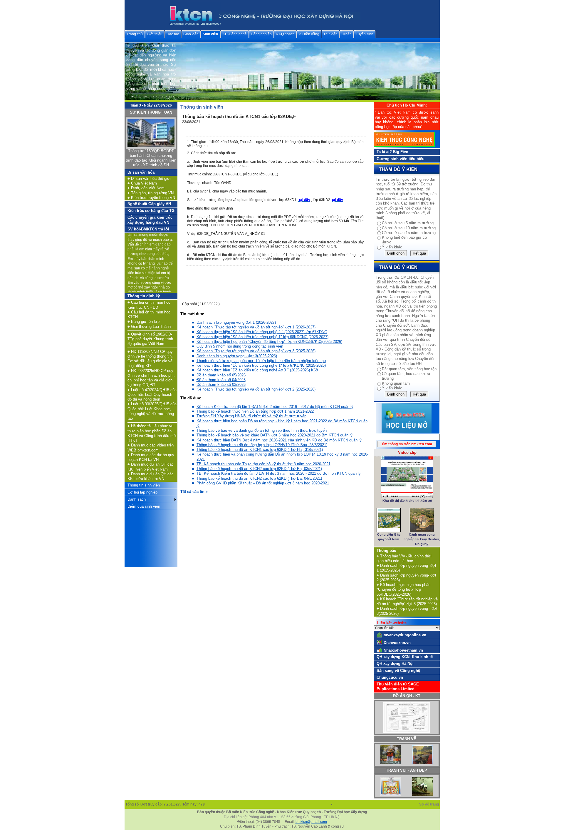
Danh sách (136, 499)
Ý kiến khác (392, 247)
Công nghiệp (261, 34)
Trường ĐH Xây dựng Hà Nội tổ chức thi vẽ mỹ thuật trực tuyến (251, 416)
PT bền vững (309, 34)
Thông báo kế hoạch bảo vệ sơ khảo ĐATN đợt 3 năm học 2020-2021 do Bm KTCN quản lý (274, 435)
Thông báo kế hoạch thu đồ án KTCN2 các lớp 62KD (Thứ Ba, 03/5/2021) (259, 468)
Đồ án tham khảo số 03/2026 (221, 384)
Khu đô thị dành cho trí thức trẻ (407, 500)
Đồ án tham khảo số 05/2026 (221, 375)
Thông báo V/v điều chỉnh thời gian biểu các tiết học (404, 558)
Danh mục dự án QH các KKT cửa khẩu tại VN (150, 476)
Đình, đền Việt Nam (145, 188)
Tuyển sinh (364, 34)
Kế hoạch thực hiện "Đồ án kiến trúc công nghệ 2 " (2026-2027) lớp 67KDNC (262, 332)
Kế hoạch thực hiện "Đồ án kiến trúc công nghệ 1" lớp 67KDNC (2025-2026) (261, 365)
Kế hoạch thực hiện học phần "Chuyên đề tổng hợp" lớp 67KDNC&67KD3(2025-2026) (269, 341)
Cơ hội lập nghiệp (142, 492)
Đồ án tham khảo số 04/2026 (221, 380)
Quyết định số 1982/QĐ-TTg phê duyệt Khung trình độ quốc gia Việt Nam (150, 339)
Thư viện (330, 34)
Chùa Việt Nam (142, 183)
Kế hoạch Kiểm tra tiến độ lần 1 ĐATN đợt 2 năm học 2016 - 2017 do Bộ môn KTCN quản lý (275, 406)
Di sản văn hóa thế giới (149, 178)
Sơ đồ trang (429, 804)
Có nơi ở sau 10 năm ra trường (409, 228)
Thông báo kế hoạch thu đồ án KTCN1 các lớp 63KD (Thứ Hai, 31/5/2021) (260, 449)
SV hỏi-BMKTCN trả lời (148, 229)
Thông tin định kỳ (143, 296)
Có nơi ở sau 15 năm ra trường (409, 232)
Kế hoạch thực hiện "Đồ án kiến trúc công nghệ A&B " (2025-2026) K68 (257, 370)
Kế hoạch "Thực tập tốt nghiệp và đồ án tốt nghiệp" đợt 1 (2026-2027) (256, 327)
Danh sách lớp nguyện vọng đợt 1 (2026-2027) (236, 322)
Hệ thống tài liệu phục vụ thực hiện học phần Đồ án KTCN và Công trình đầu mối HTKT (152, 433)
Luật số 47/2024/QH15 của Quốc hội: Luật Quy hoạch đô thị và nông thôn (152, 395)
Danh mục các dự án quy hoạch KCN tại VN (150, 457)
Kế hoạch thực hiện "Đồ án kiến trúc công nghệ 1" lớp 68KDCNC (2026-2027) (262, 337)
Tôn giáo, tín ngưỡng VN (150, 193)
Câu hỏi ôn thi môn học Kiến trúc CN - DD (148, 304)
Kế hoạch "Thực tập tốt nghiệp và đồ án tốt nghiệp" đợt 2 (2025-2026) (256, 389)
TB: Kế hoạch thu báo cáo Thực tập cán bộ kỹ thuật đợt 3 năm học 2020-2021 (263, 464)
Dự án (347, 34)
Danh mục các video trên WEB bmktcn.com (150, 447)
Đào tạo (173, 34)
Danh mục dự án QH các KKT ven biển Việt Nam (150, 466)
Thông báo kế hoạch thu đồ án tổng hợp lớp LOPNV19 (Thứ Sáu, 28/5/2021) (262, 445)
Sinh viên (210, 34)
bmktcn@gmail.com (311, 822)
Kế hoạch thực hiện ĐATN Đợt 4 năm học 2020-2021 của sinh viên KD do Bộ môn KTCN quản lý (279, 440)
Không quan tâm (396, 383)
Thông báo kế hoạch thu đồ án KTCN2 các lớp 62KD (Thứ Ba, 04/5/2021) (259, 478)
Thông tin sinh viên (143, 485)
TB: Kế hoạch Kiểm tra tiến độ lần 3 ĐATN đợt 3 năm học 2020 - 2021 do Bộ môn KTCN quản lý (279, 473)
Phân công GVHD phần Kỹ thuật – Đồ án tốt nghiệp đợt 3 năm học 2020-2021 (263, 483)
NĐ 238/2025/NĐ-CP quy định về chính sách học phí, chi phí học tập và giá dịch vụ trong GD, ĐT (151, 377)
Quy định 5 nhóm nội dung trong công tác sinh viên (240, 346)
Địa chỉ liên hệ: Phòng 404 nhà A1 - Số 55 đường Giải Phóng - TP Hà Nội (282, 817)
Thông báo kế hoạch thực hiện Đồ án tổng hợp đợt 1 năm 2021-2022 (255, 411)
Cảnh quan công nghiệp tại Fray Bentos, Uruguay (422, 539)
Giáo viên (191, 34)
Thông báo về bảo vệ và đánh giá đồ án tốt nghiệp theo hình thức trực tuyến (262, 430)
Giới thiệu (154, 34)
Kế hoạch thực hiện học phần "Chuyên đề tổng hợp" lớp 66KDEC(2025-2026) (403, 589)
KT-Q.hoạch (285, 34)
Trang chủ (135, 34)
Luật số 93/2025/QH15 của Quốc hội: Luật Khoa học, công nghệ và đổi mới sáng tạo (152, 411)
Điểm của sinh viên (143, 506)
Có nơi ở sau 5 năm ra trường (408, 223)
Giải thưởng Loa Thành (149, 326)
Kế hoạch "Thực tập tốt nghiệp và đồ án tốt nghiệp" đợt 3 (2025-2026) (256, 351)
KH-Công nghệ (235, 34)
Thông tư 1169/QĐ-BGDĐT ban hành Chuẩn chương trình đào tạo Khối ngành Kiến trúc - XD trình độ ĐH (151, 158)
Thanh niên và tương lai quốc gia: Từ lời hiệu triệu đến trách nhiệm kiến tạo (261, 360)
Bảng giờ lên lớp (143, 321)
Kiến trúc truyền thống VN (151, 197)
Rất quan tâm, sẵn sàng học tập (409, 369)
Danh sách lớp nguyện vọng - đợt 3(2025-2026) (237, 356)
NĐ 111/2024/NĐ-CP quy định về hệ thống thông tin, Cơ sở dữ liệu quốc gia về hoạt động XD (150, 358)
